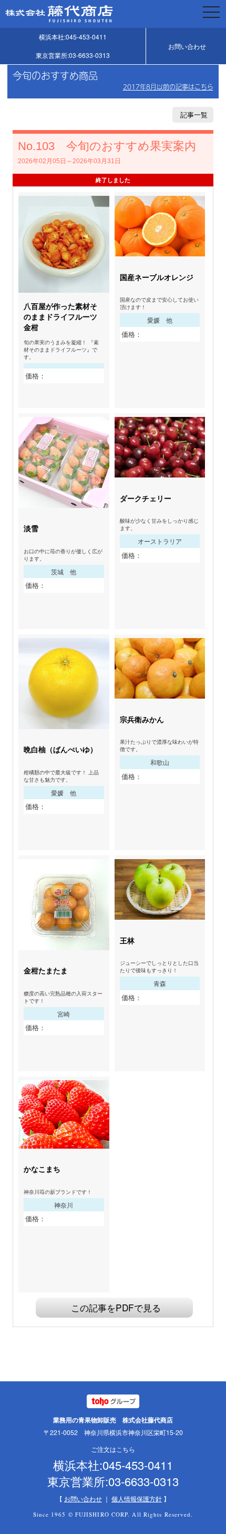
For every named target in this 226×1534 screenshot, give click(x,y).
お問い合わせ (187, 46)
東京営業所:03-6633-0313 (73, 55)
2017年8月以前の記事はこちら (168, 87)
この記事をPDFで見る (116, 1307)
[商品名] (63, 287)
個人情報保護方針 (136, 1498)
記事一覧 (194, 115)
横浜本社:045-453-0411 (73, 36)
